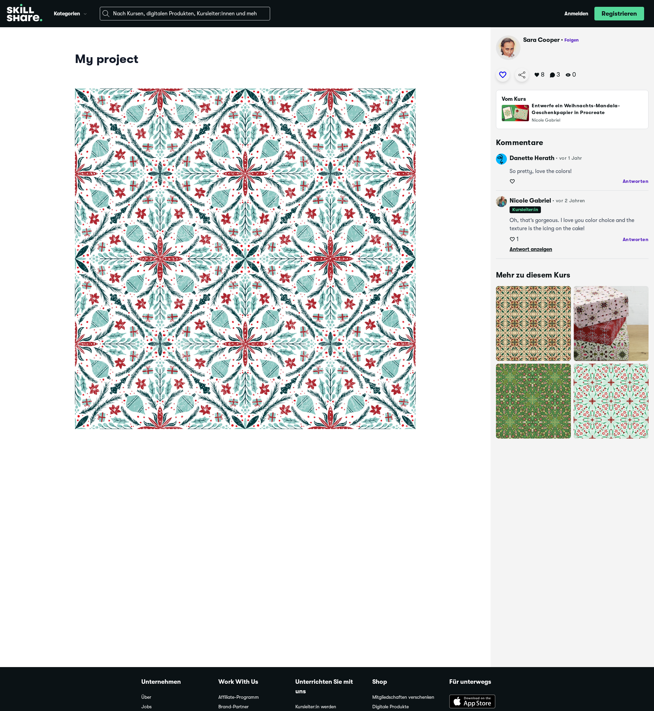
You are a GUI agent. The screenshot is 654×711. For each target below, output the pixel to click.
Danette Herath (532, 158)
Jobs (146, 706)
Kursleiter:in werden (315, 706)
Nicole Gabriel (530, 200)
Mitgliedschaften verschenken (403, 697)
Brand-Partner (233, 706)
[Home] (24, 13)
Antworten (636, 181)
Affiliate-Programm (238, 697)
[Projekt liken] (503, 75)
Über (146, 697)
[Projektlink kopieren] (522, 75)
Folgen (571, 40)
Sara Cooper (541, 39)
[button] (85, 13)
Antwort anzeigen (531, 249)
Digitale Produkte (390, 706)
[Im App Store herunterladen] (481, 702)
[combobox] (185, 13)
